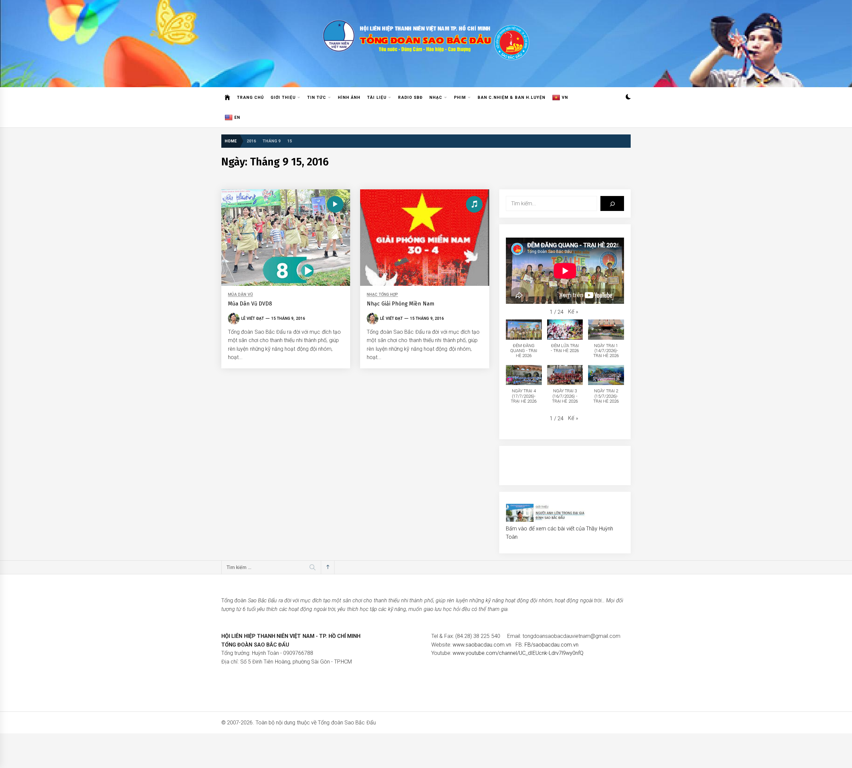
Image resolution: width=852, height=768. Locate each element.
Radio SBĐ (410, 97)
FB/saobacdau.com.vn (551, 645)
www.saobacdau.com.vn (482, 645)
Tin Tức (316, 97)
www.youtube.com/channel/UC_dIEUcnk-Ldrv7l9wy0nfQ (518, 653)
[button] (628, 98)
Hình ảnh (349, 97)
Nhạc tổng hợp (382, 294)
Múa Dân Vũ (240, 294)
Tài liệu (376, 97)
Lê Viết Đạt (252, 318)
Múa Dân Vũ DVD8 (250, 303)
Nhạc (435, 97)
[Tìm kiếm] (612, 203)
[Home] (227, 97)
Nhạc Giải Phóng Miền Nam (400, 303)
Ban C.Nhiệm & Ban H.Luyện (511, 97)
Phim (460, 97)
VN (565, 97)
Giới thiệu (283, 97)
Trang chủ (250, 97)
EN (237, 117)
